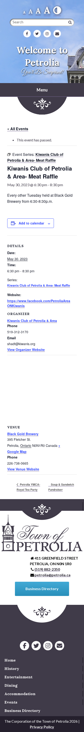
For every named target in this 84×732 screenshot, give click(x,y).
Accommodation (19, 693)
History (11, 668)
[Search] (70, 22)
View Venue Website (23, 469)
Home (10, 660)
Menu (42, 89)
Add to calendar (31, 223)
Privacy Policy (42, 727)
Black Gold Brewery (22, 433)
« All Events (17, 128)
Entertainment (18, 677)
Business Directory (22, 710)
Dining (11, 685)
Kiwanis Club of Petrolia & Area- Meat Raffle (38, 285)
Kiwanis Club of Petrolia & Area (32, 320)
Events (10, 702)
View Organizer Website (26, 349)
